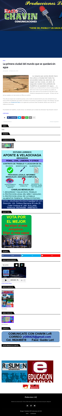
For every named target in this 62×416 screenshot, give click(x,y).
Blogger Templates (24, 411)
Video (3, 129)
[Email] (30, 117)
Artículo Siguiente (54, 121)
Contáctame (33, 413)
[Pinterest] (23, 117)
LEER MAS (6, 113)
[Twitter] (19, 117)
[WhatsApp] (26, 117)
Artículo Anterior (8, 121)
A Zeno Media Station (7, 283)
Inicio (4, 60)
